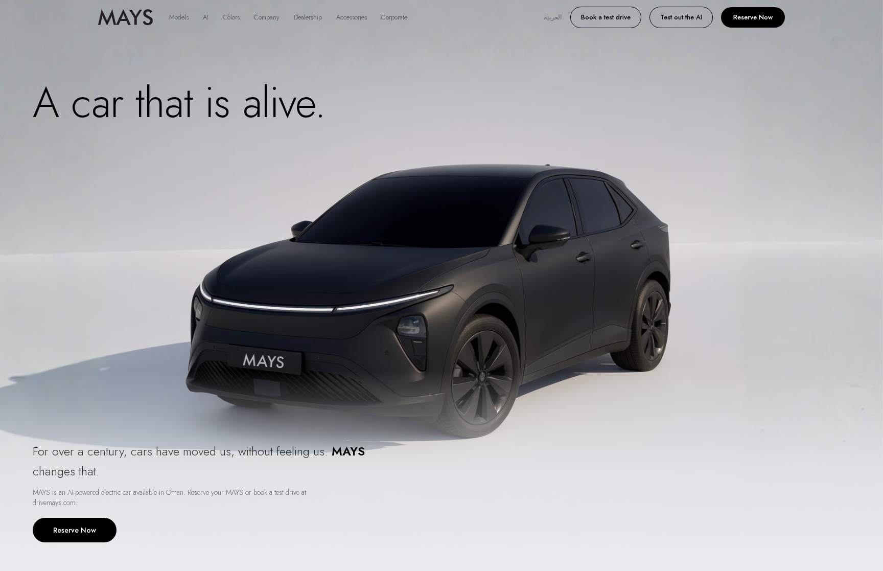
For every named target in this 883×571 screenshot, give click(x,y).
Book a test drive (606, 17)
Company (267, 17)
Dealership (308, 17)
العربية (553, 17)
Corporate (394, 17)
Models (179, 17)
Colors (231, 17)
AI (205, 17)
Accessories (351, 17)
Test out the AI (681, 17)
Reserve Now (753, 17)
